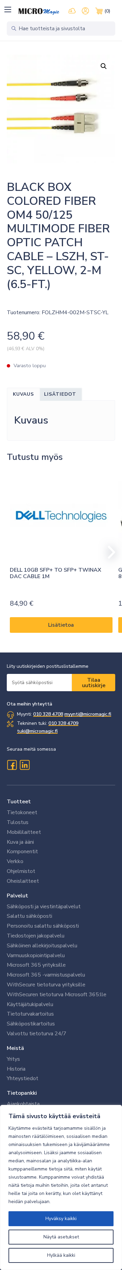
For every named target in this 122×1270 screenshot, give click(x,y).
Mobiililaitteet (24, 832)
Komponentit (22, 851)
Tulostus (17, 822)
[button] (8, 9)
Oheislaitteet (23, 881)
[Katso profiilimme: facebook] (11, 764)
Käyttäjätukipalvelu (30, 1004)
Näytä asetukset (61, 1237)
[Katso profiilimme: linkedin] (24, 764)
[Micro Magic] (39, 11)
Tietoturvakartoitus (30, 1014)
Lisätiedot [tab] (60, 394)
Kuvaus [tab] (23, 394)
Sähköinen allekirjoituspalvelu (42, 945)
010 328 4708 (48, 714)
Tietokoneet (22, 812)
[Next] (108, 552)
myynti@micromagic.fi (87, 714)
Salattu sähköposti (29, 916)
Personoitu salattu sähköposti (43, 926)
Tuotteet (19, 801)
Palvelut (17, 895)
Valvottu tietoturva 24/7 (36, 1033)
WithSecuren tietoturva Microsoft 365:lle (56, 994)
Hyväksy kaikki (61, 1218)
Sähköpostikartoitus (31, 1023)
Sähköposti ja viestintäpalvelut (44, 906)
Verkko (15, 861)
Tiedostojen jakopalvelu (35, 936)
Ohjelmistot (21, 871)
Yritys (13, 1059)
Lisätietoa (61, 625)
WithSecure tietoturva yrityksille (46, 984)
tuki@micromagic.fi (37, 731)
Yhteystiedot (22, 1078)
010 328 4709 (63, 723)
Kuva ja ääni (20, 842)
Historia (16, 1069)
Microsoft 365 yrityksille (36, 965)
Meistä (15, 1048)
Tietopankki (22, 1093)
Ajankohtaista (23, 1104)
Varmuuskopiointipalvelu (36, 955)
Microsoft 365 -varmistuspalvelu (46, 975)
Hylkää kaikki (61, 1255)
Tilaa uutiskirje (93, 682)
